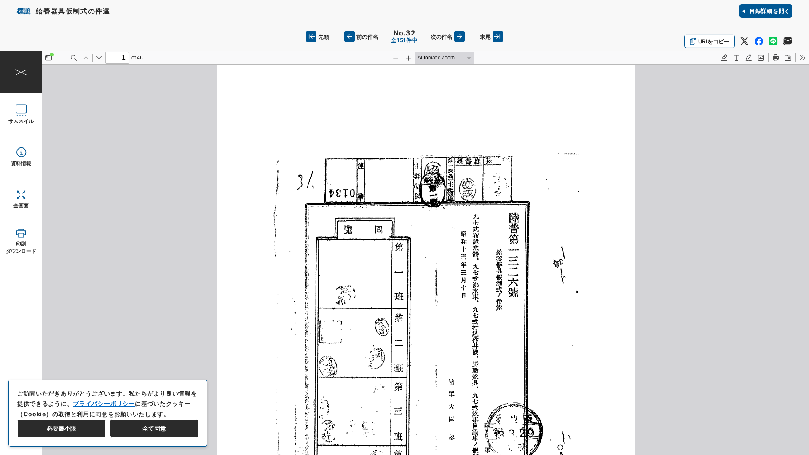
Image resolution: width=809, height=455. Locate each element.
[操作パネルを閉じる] (21, 72)
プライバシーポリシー (104, 403)
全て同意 (154, 428)
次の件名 (442, 36)
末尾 (485, 36)
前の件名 (367, 36)
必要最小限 (61, 428)
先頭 (323, 36)
